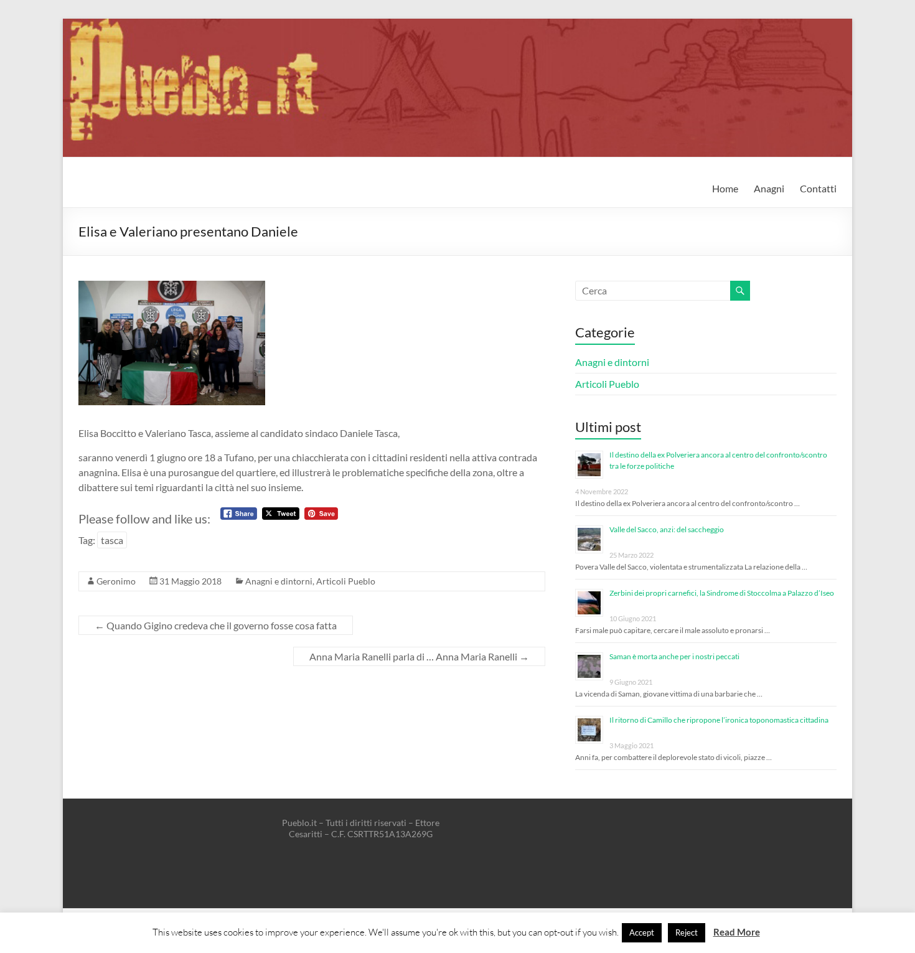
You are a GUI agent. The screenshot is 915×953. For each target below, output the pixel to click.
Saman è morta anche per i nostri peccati (674, 656)
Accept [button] (641, 932)
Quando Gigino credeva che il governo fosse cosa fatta (216, 625)
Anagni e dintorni (278, 581)
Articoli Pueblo (345, 581)
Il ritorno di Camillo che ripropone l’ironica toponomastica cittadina (718, 720)
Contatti (818, 188)
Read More (736, 931)
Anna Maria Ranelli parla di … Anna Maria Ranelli (419, 656)
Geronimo (116, 581)
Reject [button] (686, 932)
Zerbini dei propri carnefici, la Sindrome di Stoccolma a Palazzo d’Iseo (721, 593)
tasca (112, 540)
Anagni (769, 188)
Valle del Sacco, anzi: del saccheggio (666, 529)
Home (725, 188)
